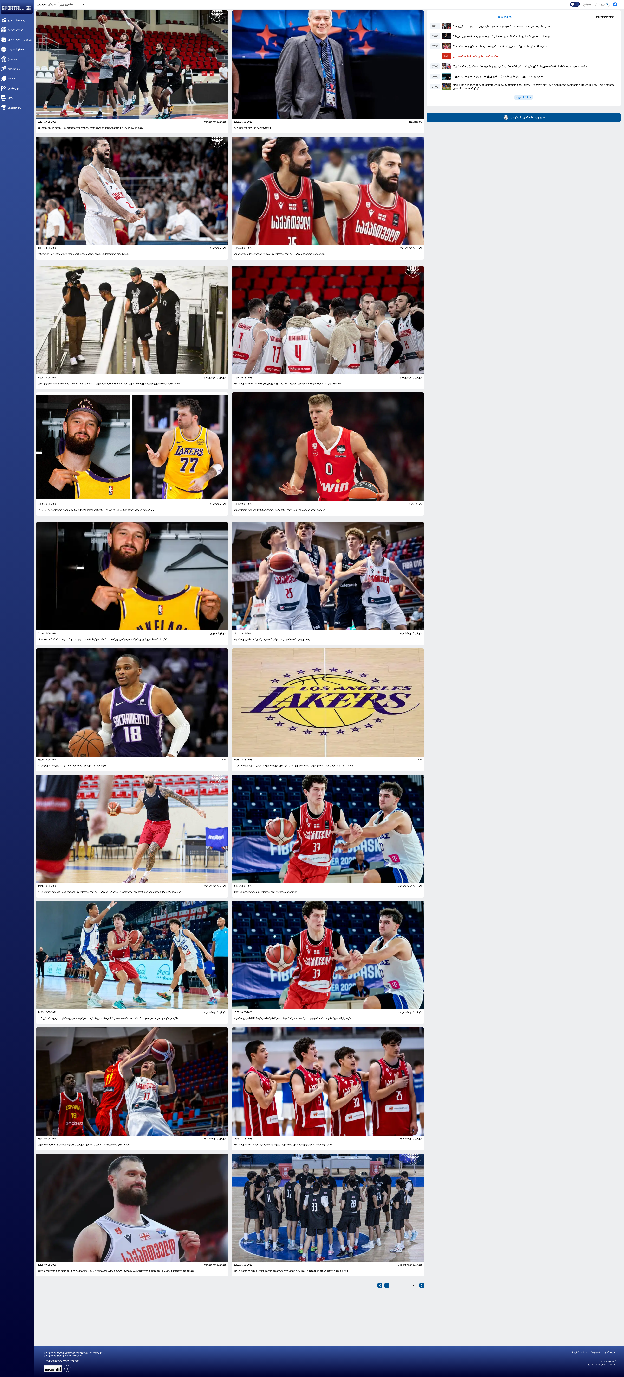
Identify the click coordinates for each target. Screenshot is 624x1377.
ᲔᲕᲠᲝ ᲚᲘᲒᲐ (415, 504)
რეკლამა (596, 1352)
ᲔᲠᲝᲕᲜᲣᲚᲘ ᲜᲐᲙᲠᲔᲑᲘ (215, 122)
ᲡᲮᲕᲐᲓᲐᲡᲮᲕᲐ (415, 122)
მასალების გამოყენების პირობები (63, 1355)
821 (415, 1285)
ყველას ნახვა (523, 97)
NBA (224, 759)
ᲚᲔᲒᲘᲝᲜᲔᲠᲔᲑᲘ (218, 248)
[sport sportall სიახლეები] (615, 4)
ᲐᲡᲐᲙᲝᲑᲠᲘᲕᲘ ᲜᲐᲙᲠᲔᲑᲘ (410, 633)
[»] (421, 1285)
